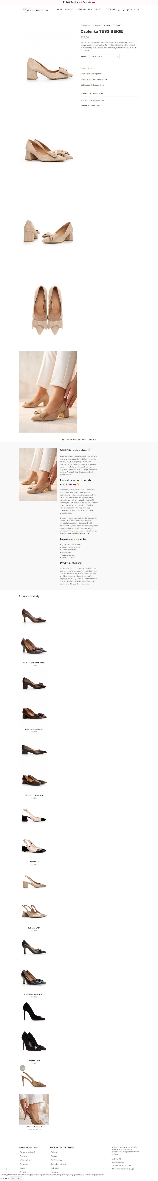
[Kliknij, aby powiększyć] (6, 1169)
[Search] (119, 10)
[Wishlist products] (123, 10)
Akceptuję (16, 1178)
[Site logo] (36, 10)
